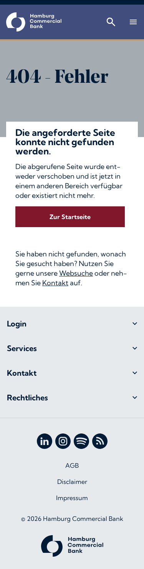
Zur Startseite (70, 217)
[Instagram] (63, 441)
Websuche (76, 273)
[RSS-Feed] (100, 441)
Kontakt (55, 282)
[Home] (33, 22)
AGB (72, 465)
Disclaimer (72, 481)
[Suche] (111, 22)
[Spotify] (81, 441)
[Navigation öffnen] (133, 22)
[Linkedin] (44, 441)
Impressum (72, 498)
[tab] (72, 323)
